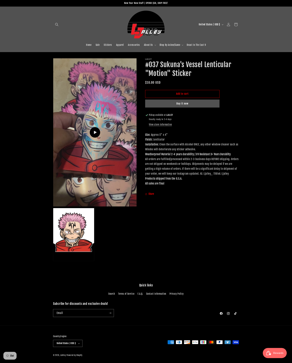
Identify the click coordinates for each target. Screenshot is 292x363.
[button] (56, 24)
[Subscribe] (110, 313)
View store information (160, 124)
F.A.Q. (140, 293)
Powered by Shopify (74, 355)
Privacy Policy (176, 293)
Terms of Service (126, 293)
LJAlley (63, 355)
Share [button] (151, 193)
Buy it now (182, 103)
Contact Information (156, 293)
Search (111, 293)
